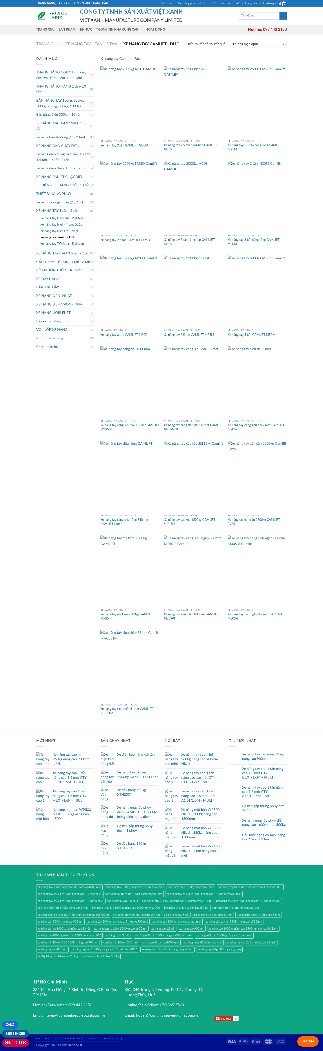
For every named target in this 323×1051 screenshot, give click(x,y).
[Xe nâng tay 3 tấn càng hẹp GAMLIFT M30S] (193, 196)
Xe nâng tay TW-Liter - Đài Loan (62, 243)
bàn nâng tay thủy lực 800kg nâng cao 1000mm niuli (70, 901)
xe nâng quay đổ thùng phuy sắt (202, 942)
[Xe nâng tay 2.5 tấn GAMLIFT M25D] (130, 196)
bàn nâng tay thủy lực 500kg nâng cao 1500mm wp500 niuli (204, 894)
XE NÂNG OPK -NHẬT (54, 296)
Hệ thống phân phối (190, 3)
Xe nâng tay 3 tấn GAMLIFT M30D (124, 334)
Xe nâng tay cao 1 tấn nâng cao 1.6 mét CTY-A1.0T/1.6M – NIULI (262, 792)
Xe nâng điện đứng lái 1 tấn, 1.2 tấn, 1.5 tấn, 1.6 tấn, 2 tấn (63, 157)
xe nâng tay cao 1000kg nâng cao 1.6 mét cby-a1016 (104, 949)
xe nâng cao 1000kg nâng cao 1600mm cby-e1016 (69, 935)
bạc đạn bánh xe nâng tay (53, 915)
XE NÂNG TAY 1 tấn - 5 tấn (91, 44)
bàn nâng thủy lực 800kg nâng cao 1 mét (63, 908)
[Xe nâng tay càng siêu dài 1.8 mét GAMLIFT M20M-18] (193, 381)
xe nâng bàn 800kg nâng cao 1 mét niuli (176, 921)
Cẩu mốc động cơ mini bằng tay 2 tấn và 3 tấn (263, 837)
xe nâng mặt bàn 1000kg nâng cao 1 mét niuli (224, 935)
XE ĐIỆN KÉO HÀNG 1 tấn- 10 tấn (63, 185)
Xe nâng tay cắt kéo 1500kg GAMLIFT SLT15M (189, 522)
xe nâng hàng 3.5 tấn (118, 935)
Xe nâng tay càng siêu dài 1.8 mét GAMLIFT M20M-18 (193, 427)
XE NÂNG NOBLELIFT (53, 312)
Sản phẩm (67, 29)
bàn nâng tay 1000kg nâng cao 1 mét (191, 887)
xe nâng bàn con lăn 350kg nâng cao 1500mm (233, 921)
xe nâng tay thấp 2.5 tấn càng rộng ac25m (167, 949)
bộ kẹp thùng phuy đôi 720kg (90, 915)
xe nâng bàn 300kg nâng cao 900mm (60, 921)
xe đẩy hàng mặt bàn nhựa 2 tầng (58, 956)
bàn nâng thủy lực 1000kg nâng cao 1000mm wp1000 (126, 908)
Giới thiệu (167, 3)
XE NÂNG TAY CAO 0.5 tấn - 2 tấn (63, 253)
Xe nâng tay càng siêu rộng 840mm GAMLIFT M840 (124, 522)
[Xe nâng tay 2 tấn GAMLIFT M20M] (130, 101)
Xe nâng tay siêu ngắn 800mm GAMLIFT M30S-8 (255, 616)
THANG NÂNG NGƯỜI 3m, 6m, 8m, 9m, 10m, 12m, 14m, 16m (61, 75)
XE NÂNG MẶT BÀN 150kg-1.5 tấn (60, 126)
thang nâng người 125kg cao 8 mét (258, 915)
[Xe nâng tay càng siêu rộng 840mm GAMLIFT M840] (130, 476)
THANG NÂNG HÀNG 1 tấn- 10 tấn (61, 89)
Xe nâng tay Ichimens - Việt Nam (62, 218)
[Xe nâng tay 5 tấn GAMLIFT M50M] (257, 291)
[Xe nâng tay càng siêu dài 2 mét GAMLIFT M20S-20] (257, 381)
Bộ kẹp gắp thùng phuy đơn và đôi (263, 808)
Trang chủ (45, 29)
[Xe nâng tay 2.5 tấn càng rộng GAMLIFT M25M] (257, 101)
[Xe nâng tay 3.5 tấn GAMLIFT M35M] (193, 291)
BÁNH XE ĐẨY (47, 287)
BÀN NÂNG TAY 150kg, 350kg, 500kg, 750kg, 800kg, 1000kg (60, 103)
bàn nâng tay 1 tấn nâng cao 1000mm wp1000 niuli (69, 887)
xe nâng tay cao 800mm (52, 949)
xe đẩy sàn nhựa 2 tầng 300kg (100, 956)
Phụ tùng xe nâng (49, 338)
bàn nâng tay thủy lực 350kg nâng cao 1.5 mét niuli (69, 894)
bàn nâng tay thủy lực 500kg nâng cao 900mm (133, 894)
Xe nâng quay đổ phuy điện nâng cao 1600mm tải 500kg (264, 822)
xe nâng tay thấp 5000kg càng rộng (219, 949)
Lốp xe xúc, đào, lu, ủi (52, 321)
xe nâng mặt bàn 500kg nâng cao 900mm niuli (163, 935)
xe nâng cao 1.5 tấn (163, 928)
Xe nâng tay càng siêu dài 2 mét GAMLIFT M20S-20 (256, 427)
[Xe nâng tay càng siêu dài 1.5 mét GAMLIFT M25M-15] (130, 381)
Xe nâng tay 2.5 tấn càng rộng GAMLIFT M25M (255, 147)
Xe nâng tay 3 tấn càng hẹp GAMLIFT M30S (189, 242)
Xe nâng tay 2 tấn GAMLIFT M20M (124, 145)
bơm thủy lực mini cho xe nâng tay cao (235, 908)
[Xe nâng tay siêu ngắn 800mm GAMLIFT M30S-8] (257, 571)
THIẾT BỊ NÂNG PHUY (53, 194)
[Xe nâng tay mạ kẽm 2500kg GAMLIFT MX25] (130, 571)
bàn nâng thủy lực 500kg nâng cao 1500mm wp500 (248, 901)
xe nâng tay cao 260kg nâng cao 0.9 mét (251, 942)
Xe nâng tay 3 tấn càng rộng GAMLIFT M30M (253, 242)
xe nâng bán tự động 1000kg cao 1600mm (120, 928)
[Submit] (283, 16)
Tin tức (211, 3)
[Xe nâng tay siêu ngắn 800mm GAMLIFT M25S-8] (193, 571)
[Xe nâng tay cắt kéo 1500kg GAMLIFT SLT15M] (193, 476)
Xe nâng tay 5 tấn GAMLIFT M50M (251, 334)
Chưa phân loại (48, 347)
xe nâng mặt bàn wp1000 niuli (160, 942)
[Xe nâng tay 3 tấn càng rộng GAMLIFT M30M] (257, 196)
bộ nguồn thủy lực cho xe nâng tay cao (136, 915)
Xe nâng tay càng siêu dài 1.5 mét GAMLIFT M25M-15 (130, 427)
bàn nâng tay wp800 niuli (122, 901)
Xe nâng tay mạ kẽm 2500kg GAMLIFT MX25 (126, 616)
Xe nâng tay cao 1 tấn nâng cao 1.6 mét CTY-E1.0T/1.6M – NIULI (262, 773)
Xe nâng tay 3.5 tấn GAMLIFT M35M (189, 334)
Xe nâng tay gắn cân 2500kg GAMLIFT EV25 (254, 522)
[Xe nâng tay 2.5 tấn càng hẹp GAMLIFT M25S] (193, 101)
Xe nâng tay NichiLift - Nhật (59, 231)
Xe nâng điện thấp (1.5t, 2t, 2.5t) (60, 168)
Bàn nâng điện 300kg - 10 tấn (58, 114)
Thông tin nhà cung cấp (117, 29)
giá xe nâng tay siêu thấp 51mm (212, 915)
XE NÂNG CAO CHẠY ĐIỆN (57, 146)
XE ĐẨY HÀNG (47, 279)
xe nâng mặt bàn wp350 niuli (120, 942)
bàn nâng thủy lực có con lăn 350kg (186, 908)
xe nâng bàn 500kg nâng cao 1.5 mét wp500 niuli (117, 921)
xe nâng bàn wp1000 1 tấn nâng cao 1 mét (64, 928)
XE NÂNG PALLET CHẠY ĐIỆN (59, 177)
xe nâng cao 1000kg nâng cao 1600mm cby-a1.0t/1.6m (243, 928)
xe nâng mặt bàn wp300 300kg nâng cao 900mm (68, 942)
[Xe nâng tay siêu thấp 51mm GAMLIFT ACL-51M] (130, 665)
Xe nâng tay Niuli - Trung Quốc (61, 224)
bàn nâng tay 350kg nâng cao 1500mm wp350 (134, 887)
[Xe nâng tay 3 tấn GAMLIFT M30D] (130, 291)
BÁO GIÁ (308, 1041)
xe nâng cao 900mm (191, 928)
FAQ (237, 3)
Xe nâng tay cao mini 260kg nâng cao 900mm (263, 756)
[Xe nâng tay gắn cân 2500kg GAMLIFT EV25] (257, 476)
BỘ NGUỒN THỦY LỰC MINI (59, 270)
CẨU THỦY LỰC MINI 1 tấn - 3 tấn (63, 262)
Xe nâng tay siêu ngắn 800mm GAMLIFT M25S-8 (191, 616)
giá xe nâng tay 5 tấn (176, 915)
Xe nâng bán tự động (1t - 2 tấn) (60, 137)
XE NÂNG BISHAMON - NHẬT (60, 304)
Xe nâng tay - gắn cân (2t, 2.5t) (59, 202)
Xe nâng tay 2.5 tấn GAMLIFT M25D (125, 240)
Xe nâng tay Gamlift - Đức (57, 237)
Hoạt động (155, 29)
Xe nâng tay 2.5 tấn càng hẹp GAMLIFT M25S (190, 147)
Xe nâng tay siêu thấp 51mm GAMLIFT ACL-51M (126, 711)
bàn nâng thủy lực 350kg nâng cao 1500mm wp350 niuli (177, 901)
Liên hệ (225, 3)
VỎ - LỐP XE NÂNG (51, 329)
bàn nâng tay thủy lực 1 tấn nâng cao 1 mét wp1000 (250, 887)
